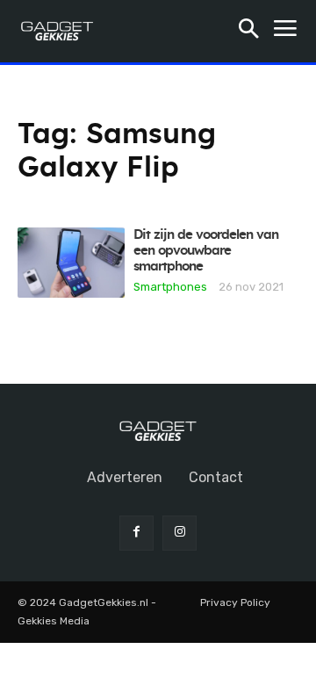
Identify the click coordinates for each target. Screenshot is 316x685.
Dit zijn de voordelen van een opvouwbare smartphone (205, 250)
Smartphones (170, 286)
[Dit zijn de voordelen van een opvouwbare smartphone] (71, 262)
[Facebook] (136, 533)
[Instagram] (179, 533)
